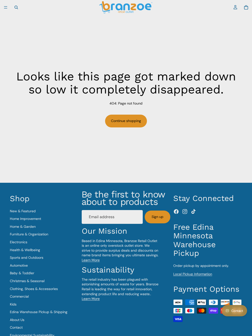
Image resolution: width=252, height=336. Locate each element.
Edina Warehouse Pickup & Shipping (38, 312)
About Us (17, 320)
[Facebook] (176, 211)
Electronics (18, 242)
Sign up (157, 216)
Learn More (91, 260)
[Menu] (5, 7)
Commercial (19, 296)
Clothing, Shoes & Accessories (34, 289)
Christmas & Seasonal (27, 281)
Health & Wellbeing (25, 250)
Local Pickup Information (192, 274)
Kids (13, 304)
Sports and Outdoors (26, 257)
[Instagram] (185, 211)
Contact (16, 327)
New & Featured (23, 211)
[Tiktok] (193, 211)
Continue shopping (126, 121)
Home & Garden (23, 226)
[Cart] (246, 7)
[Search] (16, 7)
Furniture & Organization (29, 234)
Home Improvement (25, 218)
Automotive (19, 265)
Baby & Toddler (22, 273)
